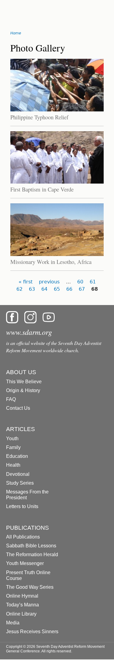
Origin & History (23, 390)
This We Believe (24, 381)
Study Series (20, 483)
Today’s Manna (22, 604)
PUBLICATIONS (27, 528)
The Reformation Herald (32, 554)
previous (49, 282)
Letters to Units (22, 506)
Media (12, 622)
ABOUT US (21, 372)
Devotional (17, 474)
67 (82, 289)
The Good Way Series (30, 587)
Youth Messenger (25, 563)
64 (44, 289)
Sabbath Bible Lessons (31, 545)
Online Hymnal (22, 596)
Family (13, 447)
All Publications (23, 536)
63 (32, 289)
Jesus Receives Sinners (32, 631)
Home (15, 33)
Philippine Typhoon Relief (39, 117)
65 (57, 289)
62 (19, 289)
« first (26, 282)
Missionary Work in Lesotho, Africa (51, 261)
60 (80, 282)
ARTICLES (20, 429)
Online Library (21, 613)
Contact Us (18, 408)
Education (17, 456)
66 (69, 289)
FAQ (11, 399)
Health (13, 465)
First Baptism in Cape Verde (42, 189)
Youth (12, 438)
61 (93, 282)
